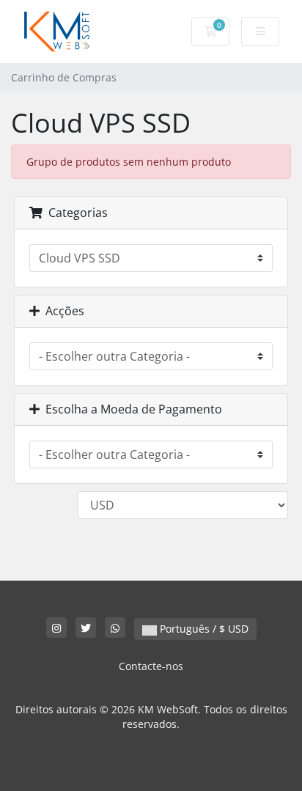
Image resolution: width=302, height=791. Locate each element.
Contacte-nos (151, 666)
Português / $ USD (202, 629)
